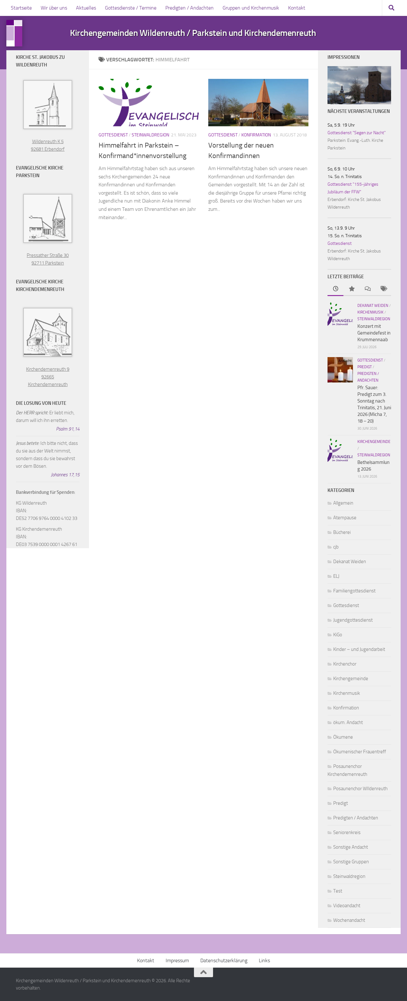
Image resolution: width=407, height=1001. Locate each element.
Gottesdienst (113, 135)
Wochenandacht (349, 920)
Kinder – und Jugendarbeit (359, 649)
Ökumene (343, 737)
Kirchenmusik (370, 312)
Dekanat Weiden (372, 305)
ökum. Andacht (348, 722)
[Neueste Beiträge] (335, 289)
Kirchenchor (344, 664)
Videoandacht (346, 905)
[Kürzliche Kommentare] (367, 289)
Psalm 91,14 (67, 429)
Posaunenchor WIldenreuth (360, 788)
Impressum (177, 960)
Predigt (364, 367)
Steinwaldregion (150, 135)
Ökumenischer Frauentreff (359, 752)
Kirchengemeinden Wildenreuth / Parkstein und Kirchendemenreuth (193, 33)
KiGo (337, 635)
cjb (336, 547)
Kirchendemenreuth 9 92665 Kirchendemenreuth (47, 376)
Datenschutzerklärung (223, 960)
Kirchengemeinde (373, 441)
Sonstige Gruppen (351, 862)
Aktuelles (86, 8)
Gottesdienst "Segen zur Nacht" (357, 132)
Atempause (344, 518)
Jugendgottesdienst (353, 620)
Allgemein (343, 503)
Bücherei (342, 532)
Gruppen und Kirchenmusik (251, 8)
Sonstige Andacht (350, 847)
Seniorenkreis (347, 832)
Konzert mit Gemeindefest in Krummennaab (373, 332)
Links (264, 960)
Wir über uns (54, 8)
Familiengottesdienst (354, 591)
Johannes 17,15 (65, 475)
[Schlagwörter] (383, 289)
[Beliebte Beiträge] (351, 289)
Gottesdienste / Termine (130, 8)
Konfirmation (256, 135)
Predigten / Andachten (189, 8)
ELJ (336, 576)
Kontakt (296, 8)
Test (337, 891)
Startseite (21, 8)
